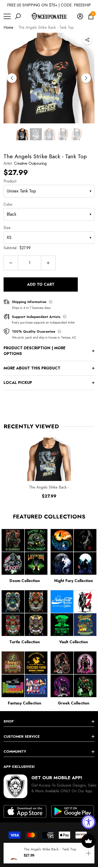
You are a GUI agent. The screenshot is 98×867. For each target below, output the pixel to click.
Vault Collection (73, 642)
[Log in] (80, 16)
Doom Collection (25, 580)
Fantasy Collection (24, 703)
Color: (9, 204)
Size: (8, 227)
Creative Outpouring (30, 163)
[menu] (7, 16)
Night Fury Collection (73, 580)
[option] (49, 78)
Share (87, 40)
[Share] (87, 40)
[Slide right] (86, 78)
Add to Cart (40, 284)
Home (8, 27)
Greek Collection (73, 703)
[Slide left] (12, 78)
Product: (10, 181)
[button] (17, 16)
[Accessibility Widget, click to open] (88, 822)
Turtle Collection (24, 642)
